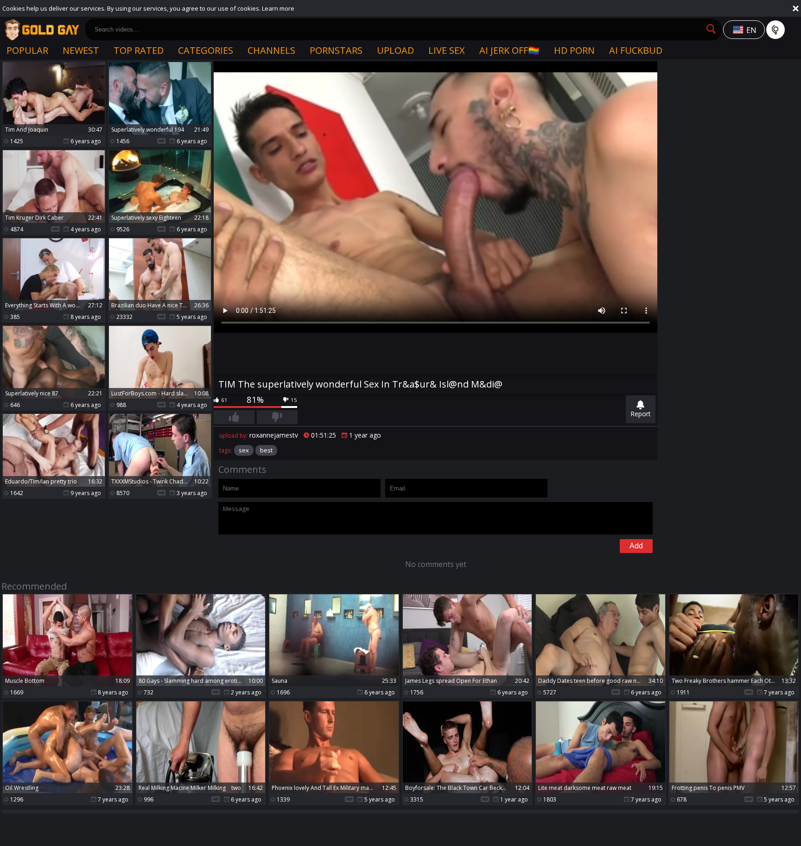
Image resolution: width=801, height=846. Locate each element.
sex (244, 450)
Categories (205, 50)
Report (640, 413)
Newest (81, 50)
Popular (27, 50)
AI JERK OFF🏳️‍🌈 (509, 50)
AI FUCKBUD (635, 50)
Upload (395, 50)
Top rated (139, 50)
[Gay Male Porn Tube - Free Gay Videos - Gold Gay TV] (41, 30)
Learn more (278, 8)
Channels (271, 50)
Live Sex (446, 50)
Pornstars (336, 50)
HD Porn (574, 50)
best (266, 450)
